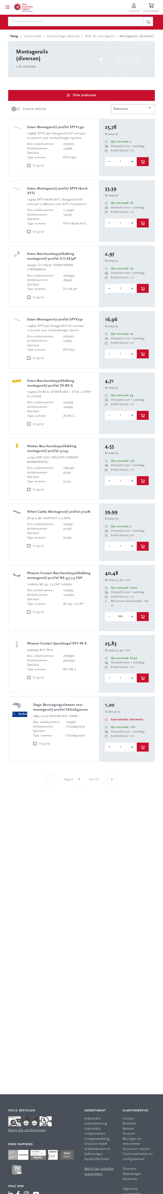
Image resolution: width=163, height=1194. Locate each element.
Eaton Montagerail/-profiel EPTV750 (55, 319)
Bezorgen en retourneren (132, 1141)
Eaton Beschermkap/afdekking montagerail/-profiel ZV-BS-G (50, 383)
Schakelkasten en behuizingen (97, 1151)
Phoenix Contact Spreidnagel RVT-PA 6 (57, 643)
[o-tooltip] (121, 161)
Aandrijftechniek (96, 1159)
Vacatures (130, 1179)
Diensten (129, 1169)
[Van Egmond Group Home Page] (23, 7)
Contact (128, 1118)
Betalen (128, 1128)
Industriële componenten (94, 1131)
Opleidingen (132, 1174)
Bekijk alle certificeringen (27, 1130)
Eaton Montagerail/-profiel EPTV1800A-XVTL (58, 191)
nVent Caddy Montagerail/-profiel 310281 (59, 512)
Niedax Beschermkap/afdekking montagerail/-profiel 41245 (51, 449)
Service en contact (136, 1149)
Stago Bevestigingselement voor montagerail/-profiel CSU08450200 (60, 707)
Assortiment (95, 1110)
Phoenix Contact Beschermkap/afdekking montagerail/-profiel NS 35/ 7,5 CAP (59, 576)
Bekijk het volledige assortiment (99, 1171)
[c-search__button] (148, 22)
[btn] (143, 161)
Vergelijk (38, 165)
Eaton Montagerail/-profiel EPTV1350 (55, 127)
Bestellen (130, 1123)
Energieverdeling (97, 1139)
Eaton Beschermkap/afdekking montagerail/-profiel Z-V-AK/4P (51, 256)
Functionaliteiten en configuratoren (138, 1156)
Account (129, 1133)
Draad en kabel (95, 1144)
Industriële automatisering (95, 1121)
